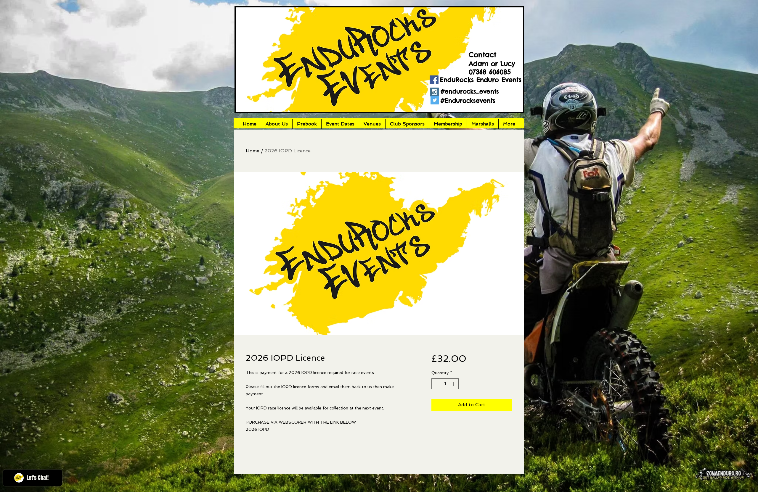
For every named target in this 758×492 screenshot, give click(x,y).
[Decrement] (436, 384)
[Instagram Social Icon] (434, 92)
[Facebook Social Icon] (434, 79)
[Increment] (454, 384)
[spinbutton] (445, 384)
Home (252, 151)
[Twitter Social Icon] (435, 100)
